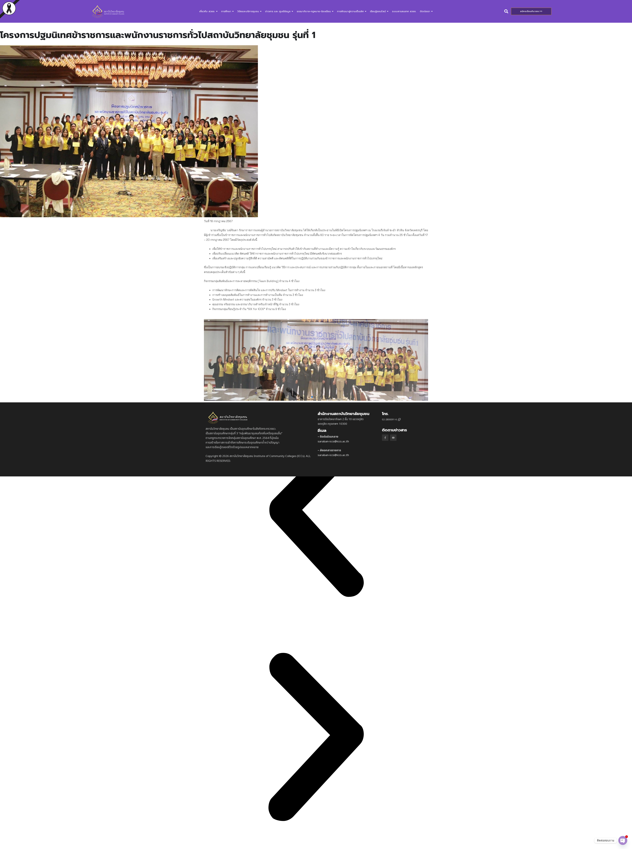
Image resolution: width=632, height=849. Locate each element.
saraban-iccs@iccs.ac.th (333, 441)
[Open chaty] (622, 840)
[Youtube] (393, 437)
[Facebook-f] (385, 437)
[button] (312, 397)
